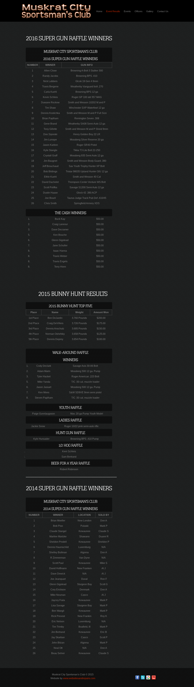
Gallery (149, 11)
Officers (138, 11)
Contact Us (162, 11)
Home (99, 11)
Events (127, 11)
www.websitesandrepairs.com (79, 678)
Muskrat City (56, 11)
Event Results (113, 11)
